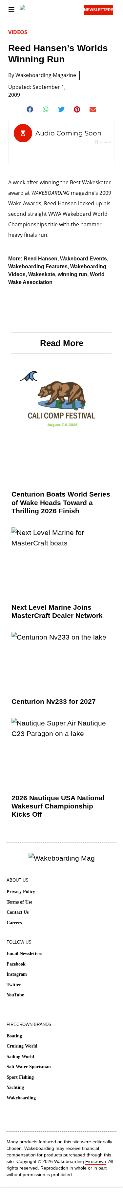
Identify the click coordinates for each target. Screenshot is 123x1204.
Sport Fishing (20, 1077)
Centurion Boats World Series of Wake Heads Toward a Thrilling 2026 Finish (60, 502)
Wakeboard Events (83, 258)
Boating (14, 1035)
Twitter (14, 984)
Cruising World (22, 1046)
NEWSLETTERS (98, 10)
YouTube (15, 994)
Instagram (17, 974)
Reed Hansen (40, 258)
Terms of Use (19, 902)
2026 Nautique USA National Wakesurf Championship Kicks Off (58, 806)
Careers (14, 922)
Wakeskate (41, 274)
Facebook (16, 964)
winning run (72, 274)
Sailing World (20, 1056)
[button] (30, 109)
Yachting (15, 1087)
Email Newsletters (24, 953)
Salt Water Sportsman (29, 1066)
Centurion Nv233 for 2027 (53, 701)
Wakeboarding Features (38, 266)
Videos (17, 32)
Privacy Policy (21, 891)
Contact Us (18, 912)
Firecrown (95, 1161)
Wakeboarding (21, 1097)
